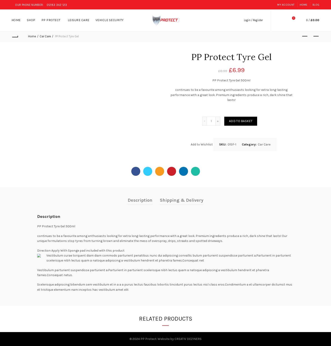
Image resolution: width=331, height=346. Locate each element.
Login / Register (253, 20)
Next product (316, 36)
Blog (316, 4)
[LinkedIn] (183, 171)
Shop (32, 18)
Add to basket (240, 121)
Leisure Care (80, 18)
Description (140, 200)
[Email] (159, 171)
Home (304, 4)
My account (286, 4)
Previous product (304, 36)
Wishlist (293, 18)
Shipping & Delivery (181, 200)
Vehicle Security (111, 18)
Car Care (45, 36)
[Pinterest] (171, 171)
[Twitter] (147, 171)
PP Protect (51, 20)
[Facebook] (135, 171)
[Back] (15, 36)
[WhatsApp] (195, 171)
